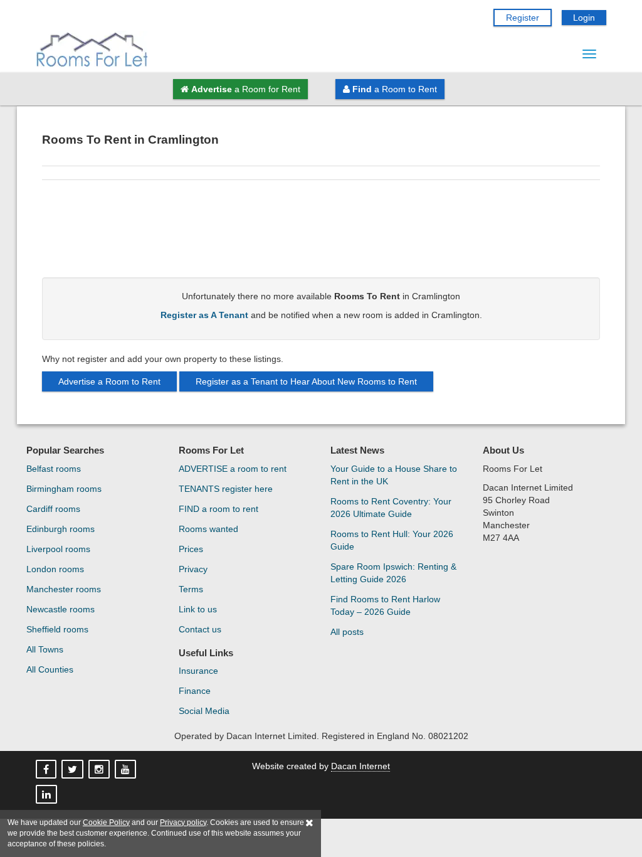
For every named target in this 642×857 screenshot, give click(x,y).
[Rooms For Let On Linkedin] (48, 795)
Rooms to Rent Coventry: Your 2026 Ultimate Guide (390, 507)
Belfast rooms (53, 469)
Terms (191, 589)
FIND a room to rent (218, 509)
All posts (347, 632)
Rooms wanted (208, 529)
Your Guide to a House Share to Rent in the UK (393, 475)
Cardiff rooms (53, 509)
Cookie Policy (106, 822)
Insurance (198, 671)
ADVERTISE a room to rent (233, 469)
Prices (191, 549)
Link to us (198, 609)
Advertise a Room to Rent (109, 381)
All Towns (44, 649)
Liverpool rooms (58, 549)
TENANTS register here (226, 489)
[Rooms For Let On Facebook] (47, 770)
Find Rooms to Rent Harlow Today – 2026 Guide (385, 605)
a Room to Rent (394, 89)
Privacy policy (183, 822)
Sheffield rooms (57, 629)
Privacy (193, 569)
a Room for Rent (245, 89)
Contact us (200, 629)
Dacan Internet (360, 766)
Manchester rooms (63, 589)
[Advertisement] (321, 233)
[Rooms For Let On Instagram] (100, 770)
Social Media (204, 711)
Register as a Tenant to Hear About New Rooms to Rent (306, 381)
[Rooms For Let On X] (73, 770)
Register (522, 18)
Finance (195, 691)
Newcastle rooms (60, 609)
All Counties (49, 669)
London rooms (55, 569)
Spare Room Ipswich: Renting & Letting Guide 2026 (393, 573)
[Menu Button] (589, 54)
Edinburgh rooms (60, 529)
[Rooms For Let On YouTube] (127, 770)
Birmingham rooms (64, 489)
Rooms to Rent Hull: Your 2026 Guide (391, 540)
